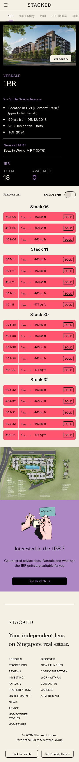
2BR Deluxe (59, 16)
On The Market (20, 696)
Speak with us (39, 581)
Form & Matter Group (47, 739)
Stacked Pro (18, 665)
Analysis (15, 684)
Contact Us (49, 684)
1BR (10, 16)
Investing (16, 677)
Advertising (50, 696)
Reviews (15, 671)
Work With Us (51, 677)
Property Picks (20, 690)
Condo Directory (54, 671)
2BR (43, 16)
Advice (14, 708)
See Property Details (57, 754)
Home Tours (17, 724)
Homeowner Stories (18, 716)
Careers (47, 690)
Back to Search (22, 754)
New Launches (52, 665)
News (13, 702)
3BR (75, 16)
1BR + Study (26, 16)
